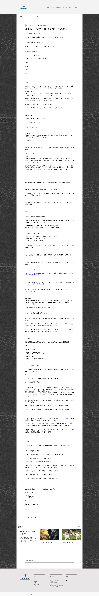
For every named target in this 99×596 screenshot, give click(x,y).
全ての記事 (20, 16)
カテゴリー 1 (27, 16)
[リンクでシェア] (35, 517)
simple (35, 580)
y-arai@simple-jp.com (55, 580)
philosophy (36, 582)
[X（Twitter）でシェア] (28, 517)
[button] (79, 16)
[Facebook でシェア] (25, 517)
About (35, 581)
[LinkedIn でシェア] (31, 517)
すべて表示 (78, 526)
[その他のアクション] (73, 25)
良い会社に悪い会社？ (47, 543)
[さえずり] (67, 580)
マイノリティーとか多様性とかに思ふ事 (27, 533)
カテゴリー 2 (35, 16)
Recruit (35, 585)
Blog (35, 587)
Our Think (36, 584)
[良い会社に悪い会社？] (49, 534)
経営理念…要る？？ (68, 543)
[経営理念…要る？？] (71, 534)
